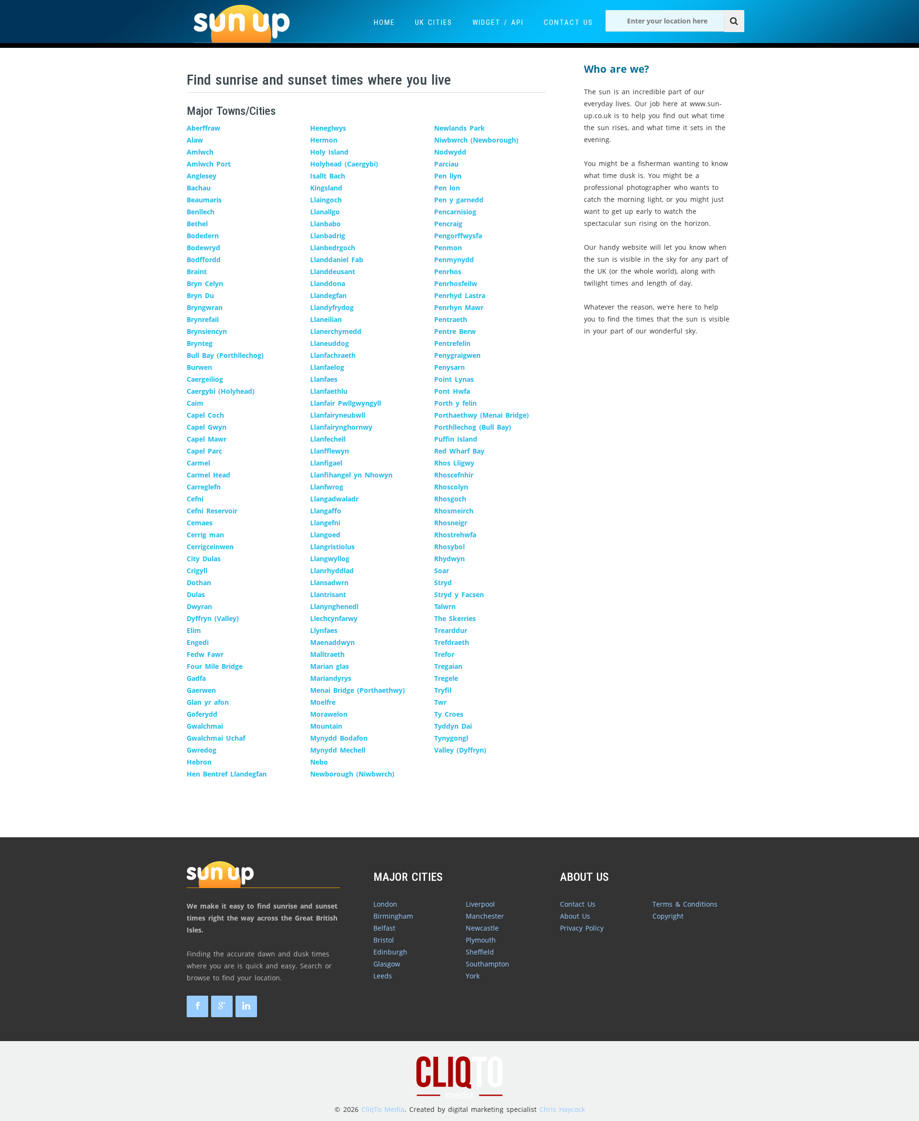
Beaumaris (204, 199)
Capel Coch (205, 415)
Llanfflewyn (329, 450)
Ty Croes (448, 714)
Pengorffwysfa (458, 235)
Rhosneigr (450, 522)
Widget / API (498, 22)
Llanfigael (326, 462)
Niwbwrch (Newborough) (476, 139)
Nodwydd (450, 151)
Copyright (668, 916)
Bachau (199, 187)
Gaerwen (201, 690)
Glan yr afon (208, 702)
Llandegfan (328, 295)
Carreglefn (204, 486)
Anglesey (201, 175)
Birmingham (393, 916)
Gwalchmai (205, 726)
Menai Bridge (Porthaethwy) (357, 690)
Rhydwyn (449, 558)
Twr (440, 702)
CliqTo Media (382, 1109)
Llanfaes (323, 379)
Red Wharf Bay (459, 450)
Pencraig (448, 223)
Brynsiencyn (207, 331)
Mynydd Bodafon (339, 738)
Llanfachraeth (333, 355)
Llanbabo (325, 223)
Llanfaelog (327, 367)
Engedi (198, 642)
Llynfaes (323, 630)
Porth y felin (455, 403)
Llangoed (325, 534)
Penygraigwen (457, 355)
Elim (194, 630)
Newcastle (482, 927)
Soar (441, 570)
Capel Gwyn (206, 427)
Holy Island (329, 151)
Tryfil (442, 690)
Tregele (446, 678)
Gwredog (201, 750)
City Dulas (204, 558)
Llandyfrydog (332, 307)
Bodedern (203, 235)
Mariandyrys (330, 678)
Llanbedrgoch (332, 247)
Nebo (319, 761)
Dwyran (199, 606)
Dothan (199, 582)
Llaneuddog (329, 343)
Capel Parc (204, 450)
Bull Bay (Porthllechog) (225, 355)
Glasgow (386, 963)
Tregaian (448, 666)
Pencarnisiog (455, 211)
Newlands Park (459, 128)
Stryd (443, 582)
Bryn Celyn (205, 283)
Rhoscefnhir (453, 474)
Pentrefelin (452, 343)
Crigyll (197, 570)
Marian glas (329, 666)
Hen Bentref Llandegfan (227, 773)
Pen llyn (447, 175)
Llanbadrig (327, 235)
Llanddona (327, 283)
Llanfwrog (326, 486)
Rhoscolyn (451, 486)
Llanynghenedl (334, 606)
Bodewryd (203, 247)
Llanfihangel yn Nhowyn (351, 474)
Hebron (199, 761)
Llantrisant (328, 594)
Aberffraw (203, 128)
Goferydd (202, 714)
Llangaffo (325, 510)
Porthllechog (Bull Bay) (472, 427)
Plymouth (481, 939)
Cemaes (200, 522)
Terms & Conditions (684, 904)
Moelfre (323, 702)
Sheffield (480, 951)
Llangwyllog (329, 558)
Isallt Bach (327, 175)
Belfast (384, 927)
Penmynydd (454, 259)
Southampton (487, 963)
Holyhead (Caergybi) (344, 163)
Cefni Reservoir (212, 510)
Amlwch (200, 151)
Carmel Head (208, 474)
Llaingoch (326, 199)
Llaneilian (326, 319)
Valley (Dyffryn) (460, 750)
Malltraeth (327, 654)
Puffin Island (455, 439)
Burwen (199, 367)
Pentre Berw (455, 331)
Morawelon (328, 714)
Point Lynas (454, 379)
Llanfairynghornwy (341, 427)
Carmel (198, 462)
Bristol (383, 939)
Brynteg (200, 343)
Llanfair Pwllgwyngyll (345, 403)
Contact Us (568, 22)
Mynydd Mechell (337, 750)
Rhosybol (449, 546)
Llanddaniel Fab (336, 259)
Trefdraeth (451, 642)
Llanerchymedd (335, 331)
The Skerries (455, 618)
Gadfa (196, 678)
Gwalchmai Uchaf (216, 738)
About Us (575, 916)
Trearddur (450, 630)
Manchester (485, 916)
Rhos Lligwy (454, 462)
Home (384, 22)
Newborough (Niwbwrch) (352, 773)
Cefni (195, 498)
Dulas (196, 594)
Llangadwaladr (334, 498)
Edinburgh (390, 951)
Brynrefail (203, 319)
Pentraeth (450, 319)
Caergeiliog (205, 379)
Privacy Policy (582, 927)
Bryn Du (200, 295)
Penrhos (447, 271)
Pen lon (447, 187)
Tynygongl (451, 738)
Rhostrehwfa (455, 534)
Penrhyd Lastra (459, 295)
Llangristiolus (332, 546)
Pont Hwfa (452, 391)
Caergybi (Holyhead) (221, 391)
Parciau (446, 163)
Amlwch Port (209, 163)
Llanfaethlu (328, 391)
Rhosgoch (450, 498)
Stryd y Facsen (459, 594)
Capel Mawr (206, 439)
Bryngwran (205, 307)
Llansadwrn (329, 582)
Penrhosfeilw (455, 283)
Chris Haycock (562, 1109)
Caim (195, 403)
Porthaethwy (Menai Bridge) (481, 415)
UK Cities (433, 22)
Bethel (197, 223)
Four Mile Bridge (215, 666)
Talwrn (445, 606)
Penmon (448, 247)
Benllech (200, 211)
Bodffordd (204, 259)
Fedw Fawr (205, 654)
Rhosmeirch (453, 510)
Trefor (444, 654)
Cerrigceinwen (210, 546)
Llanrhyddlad (332, 570)
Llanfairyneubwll (337, 415)
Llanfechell (328, 439)
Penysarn (449, 367)
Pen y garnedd (458, 199)
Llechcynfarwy (334, 618)
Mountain (326, 726)
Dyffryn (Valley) (213, 618)
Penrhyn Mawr (458, 307)
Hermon (323, 139)
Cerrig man (205, 534)
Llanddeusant (332, 271)
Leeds (382, 975)
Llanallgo (325, 211)
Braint (197, 271)
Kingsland (326, 187)
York (473, 975)
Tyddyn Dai (453, 726)
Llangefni (325, 522)
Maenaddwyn (332, 642)
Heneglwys (328, 128)
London (385, 904)
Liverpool (480, 904)
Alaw (195, 139)
